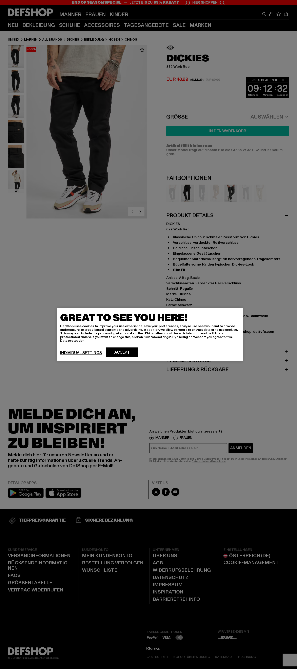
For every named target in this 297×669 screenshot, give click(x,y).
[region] (150, 334)
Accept (122, 352)
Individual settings (81, 352)
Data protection (72, 340)
